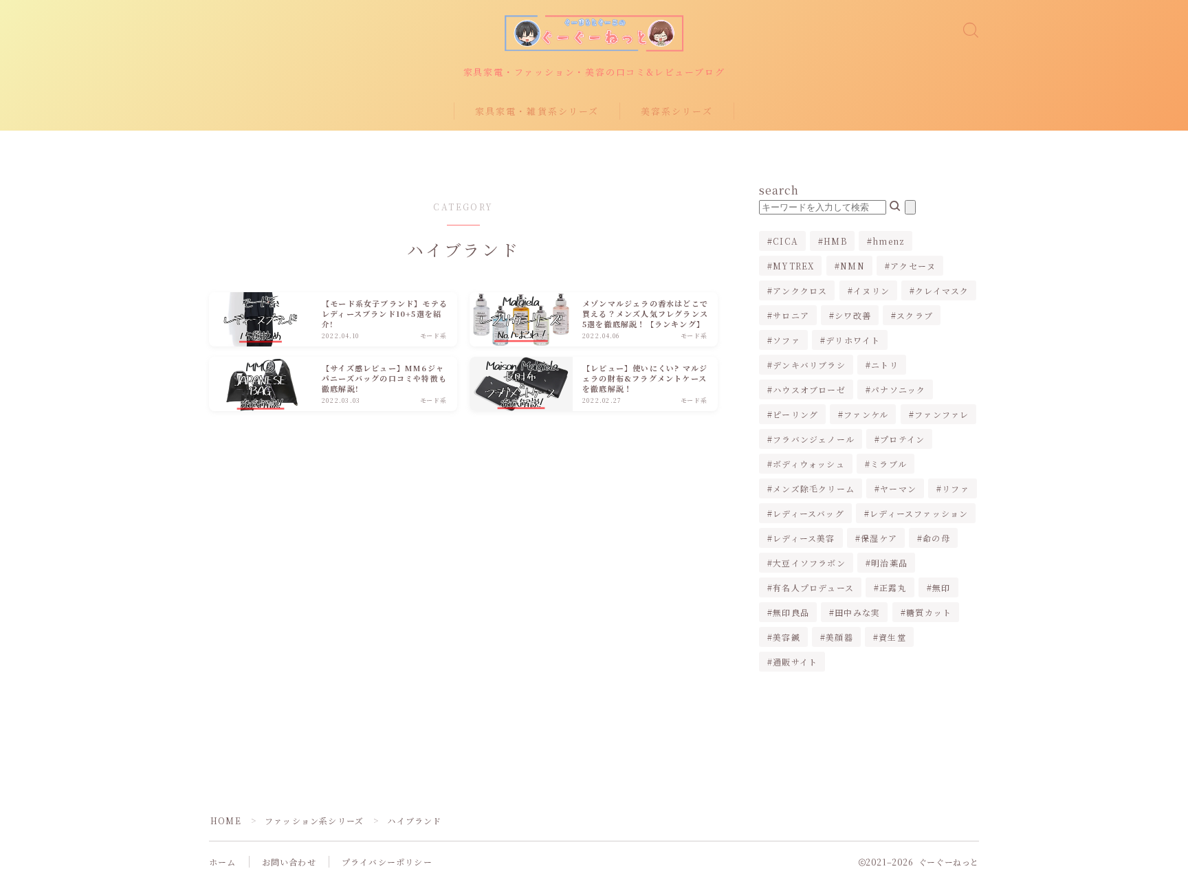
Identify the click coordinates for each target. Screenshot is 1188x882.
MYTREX (793, 266)
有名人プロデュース (813, 587)
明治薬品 (889, 563)
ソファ (786, 340)
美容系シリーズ (677, 111)
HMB (835, 241)
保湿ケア (879, 538)
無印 (941, 587)
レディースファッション (919, 513)
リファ (956, 488)
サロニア (791, 315)
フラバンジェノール (814, 439)
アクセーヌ (913, 266)
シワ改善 (853, 315)
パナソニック (898, 389)
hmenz (888, 241)
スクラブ (915, 315)
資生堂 (892, 637)
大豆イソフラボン (809, 563)
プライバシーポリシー (387, 862)
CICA (785, 241)
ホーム (222, 862)
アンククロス (800, 290)
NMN (852, 266)
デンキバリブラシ (809, 365)
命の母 (936, 538)
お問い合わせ (289, 862)
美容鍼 (786, 637)
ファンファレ (941, 414)
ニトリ (885, 365)
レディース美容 (804, 538)
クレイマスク (942, 290)
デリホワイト (853, 340)
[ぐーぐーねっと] (594, 33)
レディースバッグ (808, 513)
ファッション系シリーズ (314, 820)
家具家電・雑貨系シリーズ (537, 111)
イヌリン (871, 290)
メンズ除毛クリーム (814, 488)
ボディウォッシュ (809, 464)
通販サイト (795, 662)
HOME (225, 820)
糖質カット (929, 612)
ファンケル (866, 414)
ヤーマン (898, 488)
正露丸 (893, 587)
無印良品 (791, 612)
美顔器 (839, 637)
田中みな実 (857, 612)
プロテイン (902, 439)
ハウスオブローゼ (809, 389)
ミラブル (888, 464)
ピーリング (795, 414)
